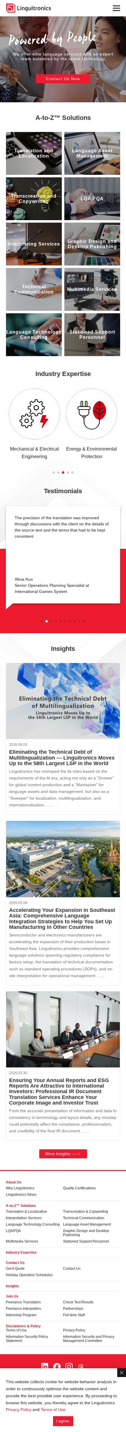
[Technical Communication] (34, 289)
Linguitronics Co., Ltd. (28, 8)
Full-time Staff (74, 1315)
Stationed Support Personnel (86, 1241)
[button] (53, 472)
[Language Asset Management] (92, 153)
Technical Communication (83, 1218)
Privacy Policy (74, 1330)
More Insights (57, 1153)
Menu (116, 8)
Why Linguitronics (20, 1188)
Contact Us (15, 1263)
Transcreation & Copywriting (85, 1212)
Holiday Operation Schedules (29, 1275)
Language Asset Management (87, 1224)
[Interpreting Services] (34, 243)
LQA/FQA (13, 1231)
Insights (12, 1286)
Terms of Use (16, 1330)
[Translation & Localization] (34, 153)
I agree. (63, 1421)
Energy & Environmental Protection (91, 452)
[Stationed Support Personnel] (92, 334)
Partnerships (73, 1309)
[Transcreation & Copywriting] (34, 198)
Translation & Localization (26, 1212)
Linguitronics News (21, 1195)
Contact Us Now (63, 78)
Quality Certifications (79, 1188)
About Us (13, 1182)
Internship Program (21, 1315)
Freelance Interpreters (23, 1309)
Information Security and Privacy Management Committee (88, 1339)
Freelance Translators (23, 1302)
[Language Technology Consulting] (34, 334)
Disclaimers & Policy (23, 1326)
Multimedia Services (22, 1241)
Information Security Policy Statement (27, 1339)
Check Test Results (78, 1302)
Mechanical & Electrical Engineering (34, 452)
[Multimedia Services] (92, 289)
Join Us (12, 1296)
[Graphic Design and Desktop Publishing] (92, 243)
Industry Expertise (63, 373)
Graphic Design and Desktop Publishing (86, 1233)
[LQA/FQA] (92, 198)
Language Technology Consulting (33, 1224)
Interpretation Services (24, 1218)
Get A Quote (15, 1269)
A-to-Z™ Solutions (63, 117)
